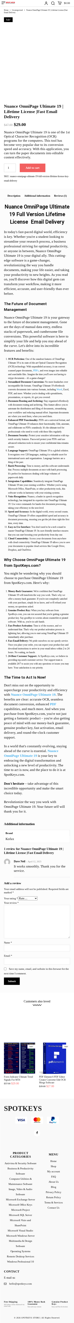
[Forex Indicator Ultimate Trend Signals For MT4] (19, 1058)
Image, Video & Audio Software (26, 1014)
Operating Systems (26, 1026)
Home (6, 10)
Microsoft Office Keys (19, 1017)
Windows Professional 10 (31, 1029)
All (8, 1008)
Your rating (11, 898)
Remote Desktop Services (49, 1026)
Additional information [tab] (37, 195)
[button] (53, 3)
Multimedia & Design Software (52, 1023)
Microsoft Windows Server (24, 1023)
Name (8, 942)
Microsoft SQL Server (60, 1017)
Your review (11, 902)
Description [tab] (13, 195)
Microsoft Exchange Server (54, 1014)
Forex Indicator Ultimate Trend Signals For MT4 (18, 1078)
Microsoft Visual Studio (54, 1020)
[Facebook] (37, 1133)
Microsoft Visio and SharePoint (27, 1020)
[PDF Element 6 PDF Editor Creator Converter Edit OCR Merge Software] (54, 1058)
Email (8, 955)
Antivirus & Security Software (26, 1008)
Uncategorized (17, 10)
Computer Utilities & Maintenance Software (39, 1011)
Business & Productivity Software (56, 1008)
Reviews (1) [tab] (60, 195)
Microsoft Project (39, 1017)
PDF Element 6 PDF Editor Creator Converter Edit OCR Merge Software (52, 1079)
